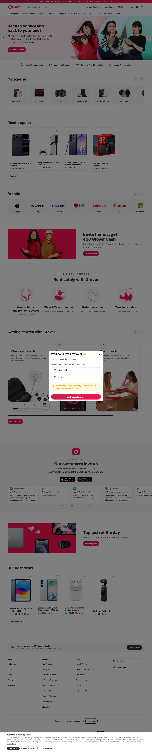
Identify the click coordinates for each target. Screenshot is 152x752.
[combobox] (76, 370)
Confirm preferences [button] (76, 397)
